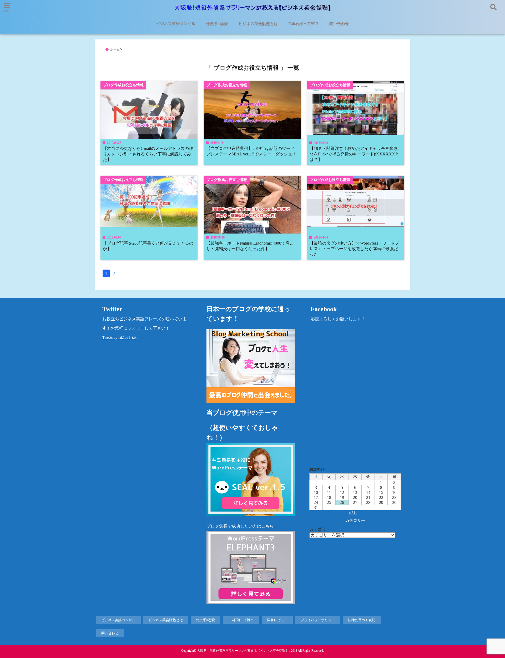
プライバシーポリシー (318, 620)
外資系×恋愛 (217, 24)
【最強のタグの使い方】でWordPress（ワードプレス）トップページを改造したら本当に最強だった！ (354, 249)
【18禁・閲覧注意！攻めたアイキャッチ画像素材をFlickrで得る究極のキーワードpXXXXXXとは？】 (354, 154)
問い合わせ (339, 24)
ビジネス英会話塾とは (258, 24)
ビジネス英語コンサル (175, 24)
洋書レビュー (277, 620)
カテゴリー (319, 529)
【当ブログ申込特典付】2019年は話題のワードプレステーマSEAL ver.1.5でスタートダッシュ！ (251, 151)
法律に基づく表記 (361, 620)
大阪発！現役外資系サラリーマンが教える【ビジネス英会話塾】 (243, 650)
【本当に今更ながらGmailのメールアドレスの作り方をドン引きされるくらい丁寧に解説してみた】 (148, 154)
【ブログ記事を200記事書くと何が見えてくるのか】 (148, 246)
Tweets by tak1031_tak (119, 338)
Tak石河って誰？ (304, 24)
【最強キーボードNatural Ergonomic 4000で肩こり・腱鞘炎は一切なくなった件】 (250, 246)
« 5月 (353, 513)
